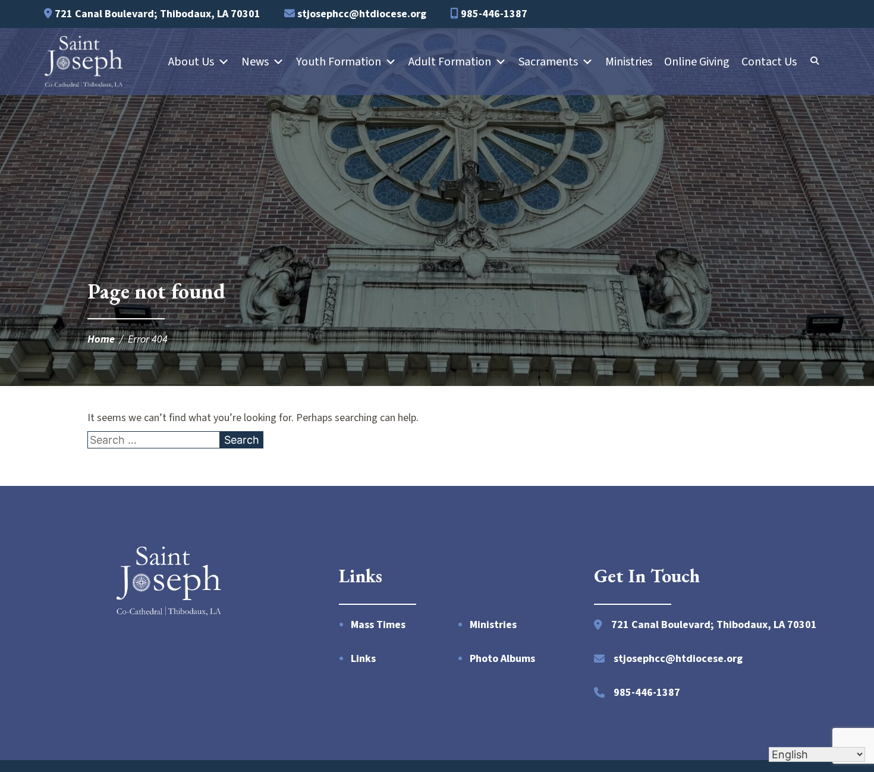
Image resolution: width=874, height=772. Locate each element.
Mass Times (378, 624)
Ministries (628, 62)
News (255, 62)
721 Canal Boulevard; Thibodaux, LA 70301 (156, 14)
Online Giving (697, 62)
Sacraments (548, 62)
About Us (191, 62)
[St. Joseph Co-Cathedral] (84, 62)
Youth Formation (338, 62)
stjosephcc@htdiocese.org (360, 14)
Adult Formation (449, 62)
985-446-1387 (492, 14)
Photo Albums (502, 658)
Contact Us (769, 62)
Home (101, 339)
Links (363, 658)
